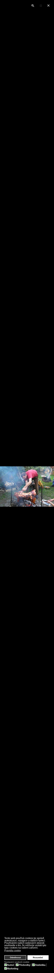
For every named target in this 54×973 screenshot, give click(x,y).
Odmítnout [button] (15, 957)
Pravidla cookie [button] (12, 950)
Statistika (40, 965)
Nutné (10, 965)
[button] (22, 950)
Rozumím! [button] (38, 957)
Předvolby (24, 965)
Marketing (12, 968)
